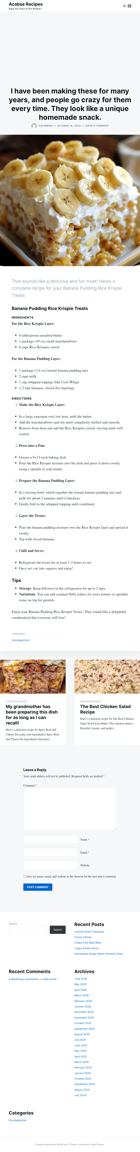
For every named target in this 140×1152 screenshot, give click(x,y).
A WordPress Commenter (23, 979)
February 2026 (83, 1001)
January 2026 (82, 1006)
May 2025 (80, 1050)
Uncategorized (20, 640)
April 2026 (80, 989)
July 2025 (80, 1039)
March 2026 (81, 995)
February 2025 (83, 1067)
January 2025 (82, 1073)
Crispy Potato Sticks (86, 948)
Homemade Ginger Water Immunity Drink (98, 953)
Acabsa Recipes (26, 4)
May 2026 (80, 984)
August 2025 (82, 1034)
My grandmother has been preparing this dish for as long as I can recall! (32, 715)
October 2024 (82, 1078)
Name (85, 839)
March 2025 (81, 1061)
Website (85, 865)
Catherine (46, 125)
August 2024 (82, 1089)
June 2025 (80, 1045)
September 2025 (84, 1028)
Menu (129, 6)
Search (13, 923)
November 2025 (84, 1017)
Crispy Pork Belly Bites (87, 942)
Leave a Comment (97, 125)
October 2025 (82, 1023)
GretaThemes (97, 1144)
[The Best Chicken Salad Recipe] (107, 677)
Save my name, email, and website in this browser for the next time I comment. (71, 876)
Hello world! (50, 979)
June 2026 (80, 978)
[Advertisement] (70, 49)
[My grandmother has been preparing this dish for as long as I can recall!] (33, 677)
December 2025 (84, 1011)
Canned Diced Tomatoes (89, 931)
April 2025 (80, 1056)
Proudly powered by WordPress (52, 1144)
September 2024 (84, 1084)
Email (84, 852)
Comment (30, 785)
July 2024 (80, 1095)
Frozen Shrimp (83, 937)
